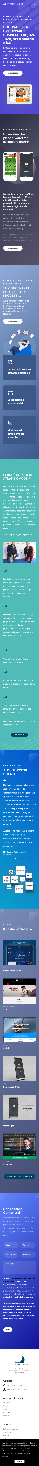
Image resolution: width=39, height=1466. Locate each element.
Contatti (6, 1416)
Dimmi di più (13, 73)
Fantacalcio (7, 1435)
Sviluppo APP (8, 1432)
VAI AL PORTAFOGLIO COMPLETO (19, 1176)
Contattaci (19, 735)
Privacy (5, 1409)
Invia (8, 1330)
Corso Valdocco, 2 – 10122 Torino (19, 1389)
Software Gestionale (10, 1429)
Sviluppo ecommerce (10, 1439)
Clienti (5, 1406)
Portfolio (6, 1412)
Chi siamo (6, 1402)
